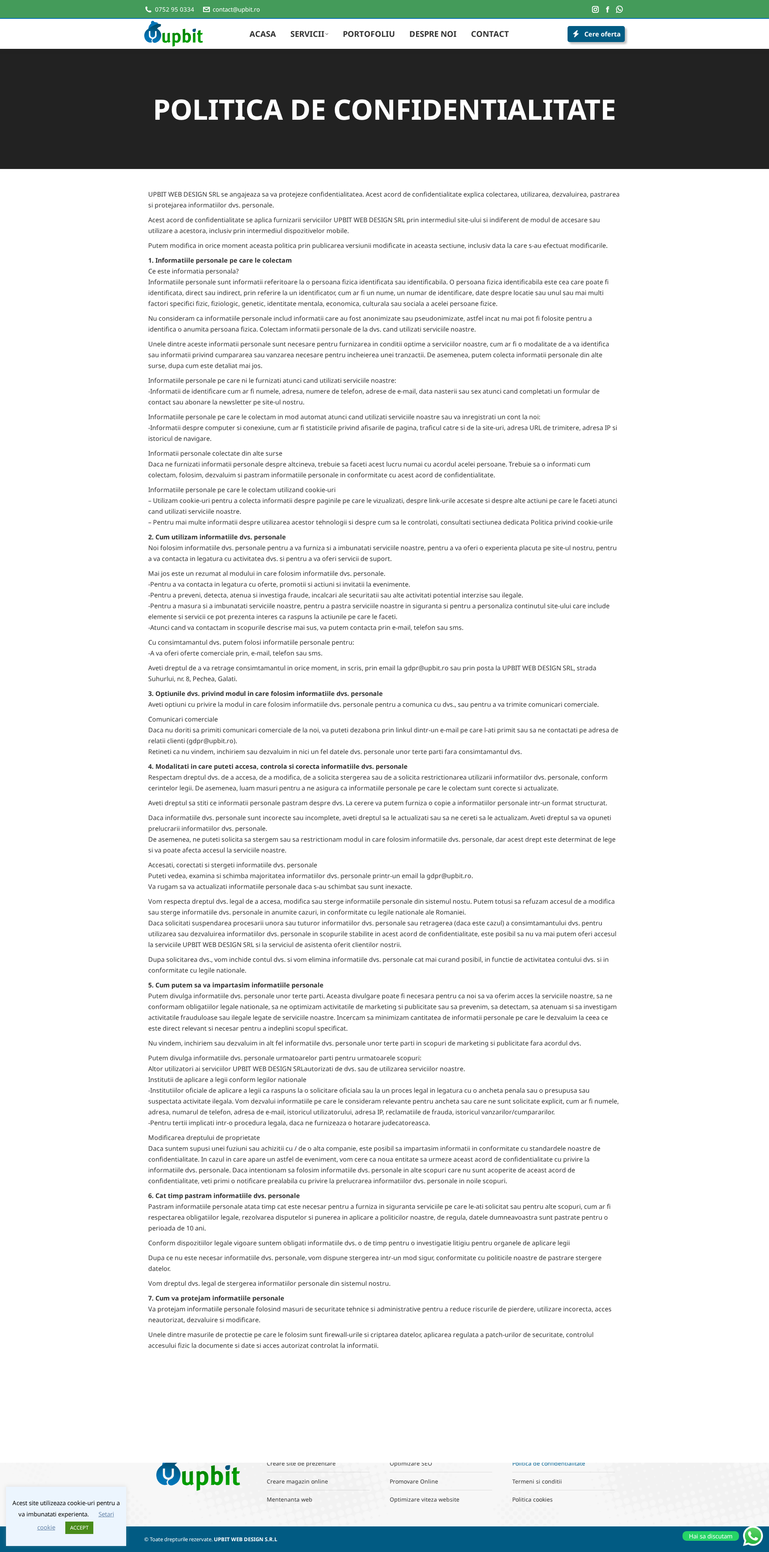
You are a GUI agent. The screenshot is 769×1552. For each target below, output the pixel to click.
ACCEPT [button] (79, 1527)
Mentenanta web (289, 1499)
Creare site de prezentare (301, 1463)
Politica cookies (532, 1499)
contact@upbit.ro (236, 9)
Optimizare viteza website (424, 1499)
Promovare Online (414, 1481)
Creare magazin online (297, 1481)
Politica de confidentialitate (548, 1463)
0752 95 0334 (174, 9)
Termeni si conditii (537, 1481)
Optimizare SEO (411, 1463)
